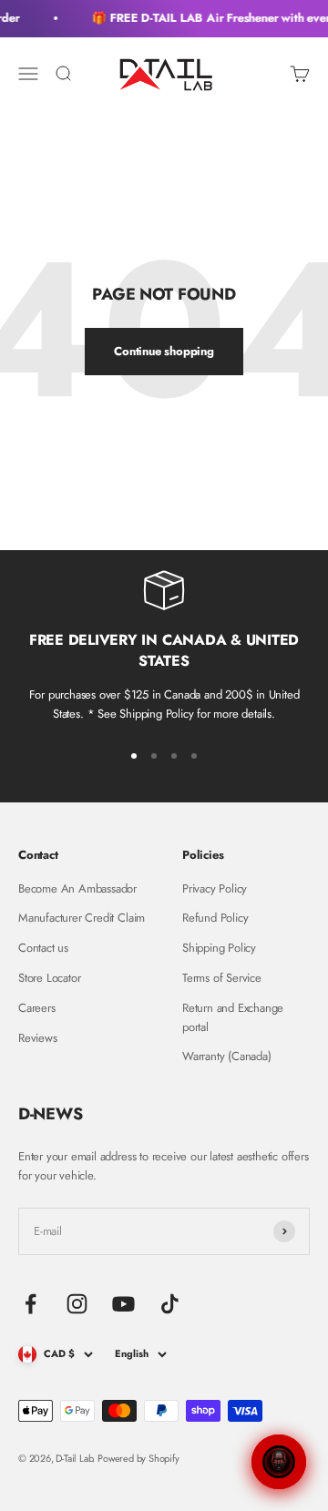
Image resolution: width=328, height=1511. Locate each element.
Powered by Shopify (138, 1458)
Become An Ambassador (77, 888)
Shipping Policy (219, 947)
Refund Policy (215, 917)
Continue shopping (164, 351)
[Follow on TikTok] (170, 1303)
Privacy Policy (214, 888)
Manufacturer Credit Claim (81, 917)
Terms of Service (221, 977)
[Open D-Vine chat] (278, 1461)
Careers (37, 1007)
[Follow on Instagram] (77, 1303)
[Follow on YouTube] (123, 1303)
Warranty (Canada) (227, 1056)
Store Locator (49, 977)
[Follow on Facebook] (30, 1303)
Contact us (43, 947)
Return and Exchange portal (232, 1017)
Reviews (37, 1037)
